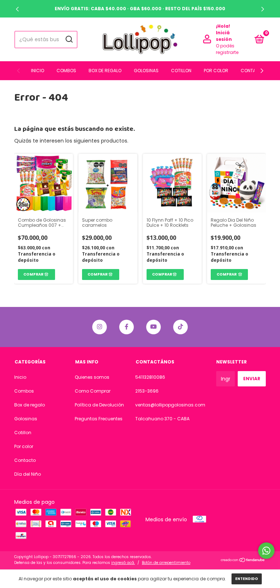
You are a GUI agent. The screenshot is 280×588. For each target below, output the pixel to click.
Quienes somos (92, 377)
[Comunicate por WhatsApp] (266, 550)
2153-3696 (147, 391)
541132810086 (150, 377)
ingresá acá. (123, 562)
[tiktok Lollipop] (180, 327)
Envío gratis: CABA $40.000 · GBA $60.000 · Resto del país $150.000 (140, 8)
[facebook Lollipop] (126, 327)
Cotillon (181, 70)
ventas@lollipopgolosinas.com (170, 405)
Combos (66, 70)
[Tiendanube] (243, 560)
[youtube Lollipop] (153, 327)
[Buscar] (69, 39)
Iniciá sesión (224, 36)
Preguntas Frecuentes (98, 419)
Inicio (37, 70)
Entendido (246, 578)
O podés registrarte (227, 49)
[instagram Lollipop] (99, 327)
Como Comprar (92, 391)
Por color (216, 70)
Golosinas (146, 70)
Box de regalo (105, 70)
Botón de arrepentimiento (166, 562)
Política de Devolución (99, 405)
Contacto (253, 70)
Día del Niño (27, 474)
